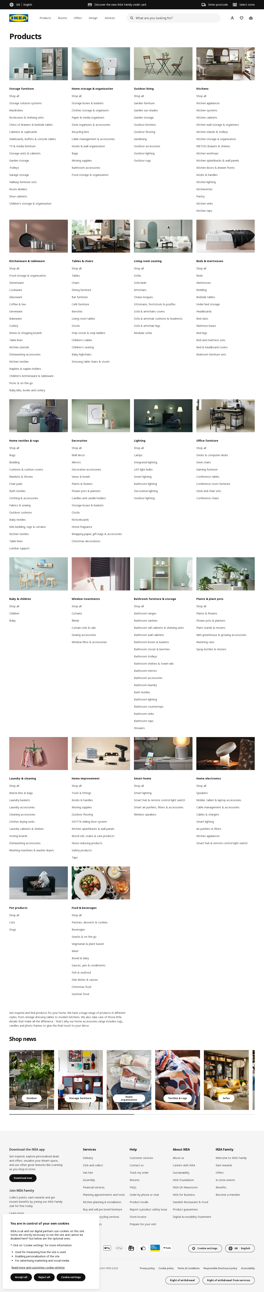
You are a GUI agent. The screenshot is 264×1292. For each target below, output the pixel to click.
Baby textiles (17, 519)
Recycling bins (80, 132)
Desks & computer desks (212, 455)
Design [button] (93, 18)
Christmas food (81, 987)
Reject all (44, 1277)
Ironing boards (18, 836)
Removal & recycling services (101, 1217)
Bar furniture (80, 297)
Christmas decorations (86, 541)
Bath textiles (17, 491)
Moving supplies (82, 160)
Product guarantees (185, 1209)
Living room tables (83, 318)
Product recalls (139, 1202)
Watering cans (205, 642)
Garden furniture (144, 103)
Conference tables (207, 476)
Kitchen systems (206, 110)
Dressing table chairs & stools (91, 361)
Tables (76, 275)
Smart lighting (143, 476)
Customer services (141, 1158)
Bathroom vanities (146, 620)
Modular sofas (143, 333)
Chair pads (15, 484)
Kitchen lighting (206, 182)
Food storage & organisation (90, 175)
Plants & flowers (82, 484)
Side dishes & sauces (85, 979)
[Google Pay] (119, 1248)
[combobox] (172, 18)
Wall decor (78, 455)
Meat (75, 951)
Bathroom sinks (144, 714)
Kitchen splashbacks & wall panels (217, 160)
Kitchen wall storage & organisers (217, 124)
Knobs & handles (207, 175)
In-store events (225, 1180)
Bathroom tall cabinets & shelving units (159, 628)
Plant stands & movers (210, 628)
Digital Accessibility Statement (192, 1217)
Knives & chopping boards (25, 333)
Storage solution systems (25, 103)
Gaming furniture (207, 469)
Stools (76, 326)
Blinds (75, 620)
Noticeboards (80, 519)
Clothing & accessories (23, 498)
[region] (51, 1251)
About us (178, 1158)
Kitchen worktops (207, 153)
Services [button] (110, 18)
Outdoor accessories (147, 146)
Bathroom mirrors (145, 671)
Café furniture (80, 304)
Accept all (21, 1277)
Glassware (15, 297)
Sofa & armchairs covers (149, 311)
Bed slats (202, 318)
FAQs (133, 1187)
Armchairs (140, 290)
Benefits (221, 1187)
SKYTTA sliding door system (89, 821)
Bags (75, 153)
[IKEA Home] (18, 18)
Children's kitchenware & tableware (31, 376)
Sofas (137, 275)
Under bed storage (208, 304)
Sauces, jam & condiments (89, 965)
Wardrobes (16, 110)
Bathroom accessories (86, 167)
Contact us (137, 1165)
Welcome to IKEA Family (231, 1158)
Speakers (202, 793)
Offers (220, 1172)
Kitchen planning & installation (102, 1202)
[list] (132, 1080)
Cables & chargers (207, 814)
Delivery (88, 1158)
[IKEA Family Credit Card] (155, 1248)
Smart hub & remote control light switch (159, 800)
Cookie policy (166, 1268)
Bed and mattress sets (210, 340)
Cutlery (13, 326)
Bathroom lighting (145, 484)
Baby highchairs (81, 354)
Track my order (139, 1172)
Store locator (138, 1217)
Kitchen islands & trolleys (212, 132)
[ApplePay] (107, 1248)
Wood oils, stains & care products (93, 836)
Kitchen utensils (19, 347)
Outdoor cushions (20, 512)
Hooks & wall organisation (88, 146)
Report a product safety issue (148, 1209)
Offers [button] (78, 18)
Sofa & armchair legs (147, 326)
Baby (12, 620)
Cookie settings (71, 1277)
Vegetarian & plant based (88, 944)
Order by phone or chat (144, 1195)
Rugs (12, 455)
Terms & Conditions (188, 1268)
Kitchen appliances (208, 103)
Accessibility (248, 1268)
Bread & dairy (80, 958)
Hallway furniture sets (23, 182)
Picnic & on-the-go (21, 383)
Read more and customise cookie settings (38, 1267)
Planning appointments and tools (104, 1195)
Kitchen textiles (19, 361)
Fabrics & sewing (20, 505)
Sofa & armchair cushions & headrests (158, 318)
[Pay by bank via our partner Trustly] (167, 1248)
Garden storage (19, 160)
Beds (199, 275)
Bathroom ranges (145, 613)
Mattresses (203, 283)
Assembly (89, 1180)
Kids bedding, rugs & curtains (27, 527)
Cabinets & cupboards (23, 132)
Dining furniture (81, 290)
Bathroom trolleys (145, 656)
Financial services (94, 1187)
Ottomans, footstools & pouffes (154, 304)
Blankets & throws (21, 476)
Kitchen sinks (204, 203)
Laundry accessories (22, 807)
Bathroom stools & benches (152, 649)
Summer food (80, 994)
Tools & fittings (81, 793)
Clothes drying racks (22, 821)
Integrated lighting (145, 462)
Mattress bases (206, 326)
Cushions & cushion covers (26, 469)
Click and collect (93, 1165)
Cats (12, 922)
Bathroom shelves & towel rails (154, 663)
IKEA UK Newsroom (185, 1187)
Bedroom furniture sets (211, 354)
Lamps (138, 455)
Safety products (82, 850)
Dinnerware (16, 283)
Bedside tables (205, 297)
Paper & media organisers (88, 117)
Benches (77, 311)
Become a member (228, 1195)
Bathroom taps (143, 721)
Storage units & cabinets (25, 153)
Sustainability (181, 1172)
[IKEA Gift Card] (131, 1248)
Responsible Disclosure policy (220, 1268)
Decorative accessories (86, 469)
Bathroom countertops (149, 706)
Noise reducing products (87, 843)
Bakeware (15, 318)
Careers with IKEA (184, 1165)
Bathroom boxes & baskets (151, 642)
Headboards (204, 311)
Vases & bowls (81, 476)
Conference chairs (207, 498)
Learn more (16, 1213)
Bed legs (201, 333)
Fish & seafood (81, 972)
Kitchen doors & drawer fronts (215, 167)
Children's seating (83, 347)
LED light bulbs (143, 469)
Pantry (200, 196)
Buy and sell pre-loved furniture (102, 1209)
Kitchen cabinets (206, 117)
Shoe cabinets (18, 196)
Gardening (140, 139)
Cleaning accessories (22, 814)
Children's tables (82, 340)
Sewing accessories (84, 635)
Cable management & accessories (93, 139)
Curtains (77, 613)
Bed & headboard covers (212, 347)
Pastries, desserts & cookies (90, 922)
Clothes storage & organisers (90, 110)
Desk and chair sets (208, 491)
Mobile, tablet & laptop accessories (218, 800)
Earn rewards (224, 1165)
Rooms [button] (62, 18)
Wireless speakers (145, 814)
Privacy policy (147, 1268)
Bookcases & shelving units (26, 117)
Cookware (15, 290)
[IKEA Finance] (143, 1248)
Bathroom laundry (145, 685)
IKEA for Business (184, 1195)
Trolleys (14, 167)
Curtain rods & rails (84, 628)
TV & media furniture (22, 146)
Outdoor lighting (144, 153)
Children (14, 613)
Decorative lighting (146, 491)
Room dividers (18, 189)
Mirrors (76, 462)
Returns (135, 1180)
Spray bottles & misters (211, 649)
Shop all (14, 96)
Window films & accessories (89, 642)
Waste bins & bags (21, 793)
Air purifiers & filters (208, 829)
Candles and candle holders (89, 498)
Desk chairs (203, 462)
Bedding (201, 290)
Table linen (16, 340)
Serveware (15, 311)
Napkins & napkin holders (25, 369)
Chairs (75, 283)
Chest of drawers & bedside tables (31, 124)
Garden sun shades (146, 110)
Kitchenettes (204, 189)
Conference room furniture (213, 484)
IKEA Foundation (183, 1180)
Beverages (78, 929)
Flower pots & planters (86, 491)
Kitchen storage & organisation (216, 139)
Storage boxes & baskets (88, 103)
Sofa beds (140, 283)
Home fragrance (82, 527)
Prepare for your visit (143, 1224)
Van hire (88, 1172)
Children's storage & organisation (30, 203)
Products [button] (45, 18)
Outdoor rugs (142, 160)
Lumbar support (19, 548)
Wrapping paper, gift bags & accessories (97, 534)
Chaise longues (143, 297)
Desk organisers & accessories (91, 124)
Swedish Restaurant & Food (190, 1202)
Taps (75, 857)
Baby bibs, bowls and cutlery (27, 390)
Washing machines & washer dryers (31, 850)
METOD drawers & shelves (213, 146)
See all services (92, 1224)
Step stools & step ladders (88, 333)
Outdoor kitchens (145, 124)
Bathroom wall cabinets (149, 635)
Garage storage (19, 175)
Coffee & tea (17, 304)
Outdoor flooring (144, 132)
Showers (139, 728)
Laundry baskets (19, 800)
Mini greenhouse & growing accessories (221, 635)
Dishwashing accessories (25, 354)
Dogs (12, 929)
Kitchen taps (204, 210)
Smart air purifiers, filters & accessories (158, 807)
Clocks (76, 512)
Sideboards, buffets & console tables (32, 139)
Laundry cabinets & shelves (26, 829)
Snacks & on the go (84, 936)
